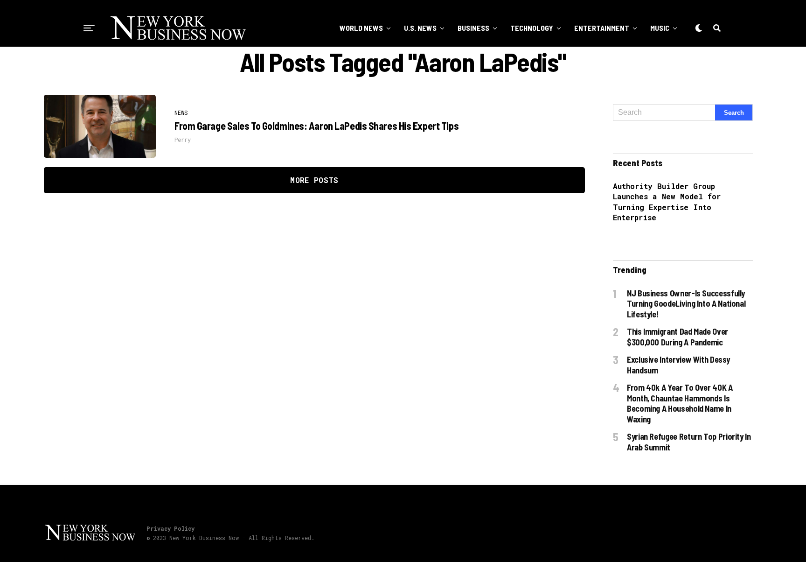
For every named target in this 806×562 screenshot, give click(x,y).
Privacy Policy (170, 528)
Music (659, 27)
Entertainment (601, 27)
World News (361, 27)
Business (473, 27)
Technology (531, 27)
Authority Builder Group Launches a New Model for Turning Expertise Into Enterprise (667, 201)
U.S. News (420, 27)
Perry (182, 139)
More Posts (314, 180)
